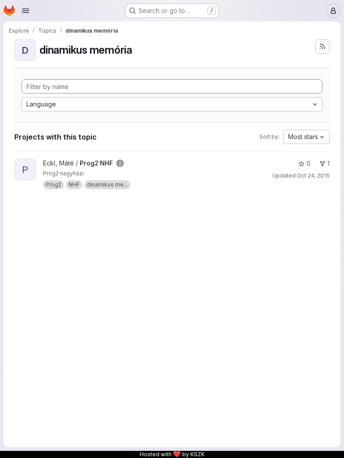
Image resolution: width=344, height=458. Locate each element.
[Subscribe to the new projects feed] (322, 46)
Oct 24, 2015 (313, 175)
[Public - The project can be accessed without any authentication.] (120, 163)
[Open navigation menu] (25, 11)
